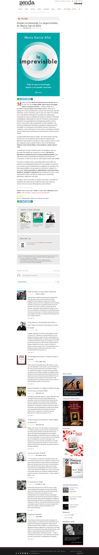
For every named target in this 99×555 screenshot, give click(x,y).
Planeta (26, 115)
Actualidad (46, 9)
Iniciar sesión (56, 270)
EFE (36, 330)
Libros (39, 9)
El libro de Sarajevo (74, 504)
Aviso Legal (41, 551)
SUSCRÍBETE (62, 1)
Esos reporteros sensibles (75, 496)
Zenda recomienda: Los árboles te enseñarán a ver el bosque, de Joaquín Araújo (25, 226)
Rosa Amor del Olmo (40, 484)
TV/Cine (59, 9)
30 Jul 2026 (72, 500)
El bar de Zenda (73, 491)
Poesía (26, 9)
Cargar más (38, 544)
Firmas (20, 9)
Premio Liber (72, 551)
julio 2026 (67, 517)
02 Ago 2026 (72, 492)
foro (23, 257)
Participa (58, 551)
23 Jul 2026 (72, 508)
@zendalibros (49, 242)
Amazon (33, 192)
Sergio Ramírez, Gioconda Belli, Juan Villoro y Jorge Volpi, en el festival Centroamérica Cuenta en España (43, 325)
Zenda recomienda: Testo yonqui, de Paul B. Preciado (38, 225)
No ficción (26, 12)
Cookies (54, 551)
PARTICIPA (68, 1)
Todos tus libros (26, 192)
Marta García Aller (37, 28)
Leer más (30, 318)
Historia (33, 9)
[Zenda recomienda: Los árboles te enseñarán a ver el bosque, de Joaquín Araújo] (26, 218)
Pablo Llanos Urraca (41, 361)
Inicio (18, 12)
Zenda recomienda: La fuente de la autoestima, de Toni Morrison (49, 225)
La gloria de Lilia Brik (34, 514)
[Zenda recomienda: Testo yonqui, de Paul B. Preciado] (38, 218)
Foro (73, 9)
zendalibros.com (27, 28)
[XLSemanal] (78, 3)
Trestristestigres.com (34, 551)
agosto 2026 (68, 515)
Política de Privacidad (48, 551)
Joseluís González (40, 294)
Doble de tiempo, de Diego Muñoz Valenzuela (42, 292)
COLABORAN (56, 1)
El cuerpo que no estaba (35, 482)
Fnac (38, 192)
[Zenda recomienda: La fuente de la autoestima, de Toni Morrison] (50, 218)
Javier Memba (39, 516)
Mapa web (63, 551)
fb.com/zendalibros (31, 244)
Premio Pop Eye (79, 551)
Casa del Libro (45, 192)
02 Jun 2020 (19, 28)
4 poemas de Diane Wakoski (36, 453)
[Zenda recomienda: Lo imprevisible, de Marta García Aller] (38, 64)
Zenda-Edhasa (67, 9)
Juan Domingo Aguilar (41, 455)
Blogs (53, 9)
